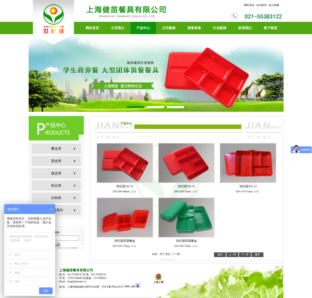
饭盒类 (56, 173)
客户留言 (270, 28)
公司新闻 (169, 28)
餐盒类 (56, 148)
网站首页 (92, 28)
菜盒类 (56, 161)
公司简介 (118, 28)
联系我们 (245, 28)
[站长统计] (129, 286)
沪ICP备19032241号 (113, 286)
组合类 (56, 185)
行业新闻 (219, 28)
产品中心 (143, 28)
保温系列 (56, 210)
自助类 (56, 198)
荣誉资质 (194, 28)
